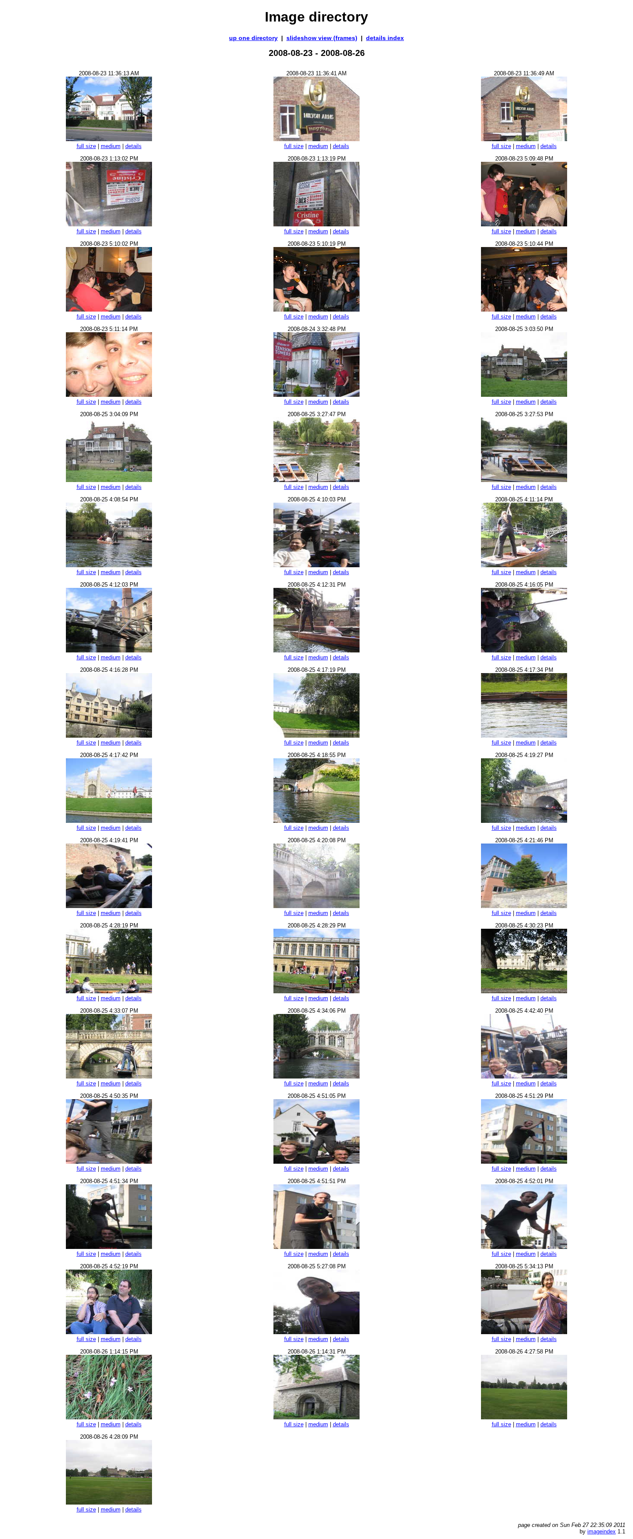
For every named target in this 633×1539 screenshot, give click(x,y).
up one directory (253, 37)
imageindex (601, 1531)
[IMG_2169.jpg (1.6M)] (109, 905)
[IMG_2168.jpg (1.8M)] (524, 820)
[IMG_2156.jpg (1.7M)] (524, 479)
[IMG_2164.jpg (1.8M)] (316, 735)
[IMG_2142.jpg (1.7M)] (109, 138)
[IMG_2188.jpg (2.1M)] (316, 1417)
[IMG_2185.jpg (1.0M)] (316, 1331)
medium (111, 146)
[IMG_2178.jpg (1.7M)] (109, 1161)
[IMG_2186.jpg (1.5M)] (524, 1331)
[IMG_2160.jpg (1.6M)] (109, 650)
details (133, 146)
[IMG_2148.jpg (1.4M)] (109, 309)
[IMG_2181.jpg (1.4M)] (109, 1246)
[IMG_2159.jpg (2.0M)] (524, 565)
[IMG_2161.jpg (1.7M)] (316, 650)
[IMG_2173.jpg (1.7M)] (316, 991)
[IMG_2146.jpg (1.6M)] (316, 224)
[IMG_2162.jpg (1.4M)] (524, 650)
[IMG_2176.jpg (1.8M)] (316, 1076)
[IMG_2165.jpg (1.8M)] (524, 735)
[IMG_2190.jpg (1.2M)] (109, 1502)
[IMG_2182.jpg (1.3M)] (316, 1246)
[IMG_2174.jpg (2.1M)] (524, 991)
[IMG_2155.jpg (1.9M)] (316, 479)
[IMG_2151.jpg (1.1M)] (109, 394)
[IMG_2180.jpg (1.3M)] (524, 1161)
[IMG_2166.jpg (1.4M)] (109, 820)
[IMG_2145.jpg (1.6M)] (109, 224)
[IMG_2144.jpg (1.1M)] (524, 138)
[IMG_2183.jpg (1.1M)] (524, 1246)
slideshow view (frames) (321, 37)
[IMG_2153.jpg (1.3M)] (524, 394)
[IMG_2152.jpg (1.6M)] (316, 394)
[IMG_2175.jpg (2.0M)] (109, 1076)
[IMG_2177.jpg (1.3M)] (524, 1076)
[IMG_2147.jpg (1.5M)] (524, 224)
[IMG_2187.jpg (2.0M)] (109, 1417)
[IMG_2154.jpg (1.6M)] (109, 479)
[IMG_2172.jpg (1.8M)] (109, 991)
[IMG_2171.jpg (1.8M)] (524, 905)
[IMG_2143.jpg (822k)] (316, 138)
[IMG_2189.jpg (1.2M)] (524, 1417)
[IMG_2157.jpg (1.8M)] (109, 565)
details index (385, 37)
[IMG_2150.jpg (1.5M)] (524, 309)
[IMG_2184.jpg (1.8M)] (109, 1331)
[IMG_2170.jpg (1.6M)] (316, 905)
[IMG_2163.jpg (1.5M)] (109, 735)
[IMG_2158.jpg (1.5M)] (316, 565)
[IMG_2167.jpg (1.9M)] (316, 820)
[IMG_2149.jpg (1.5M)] (316, 309)
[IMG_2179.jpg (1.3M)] (316, 1161)
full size (86, 146)
